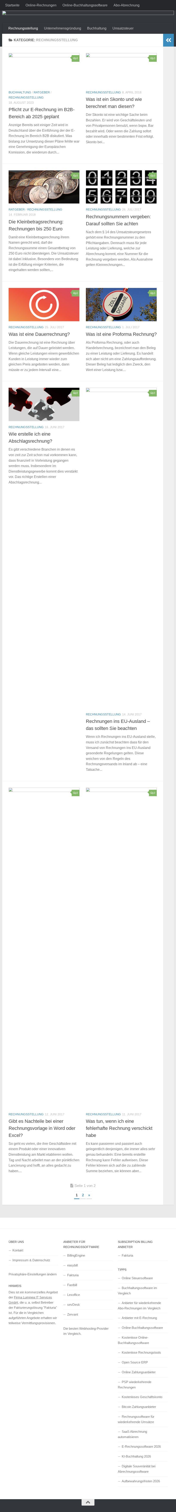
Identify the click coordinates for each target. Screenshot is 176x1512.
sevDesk (73, 1304)
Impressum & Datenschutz (31, 1260)
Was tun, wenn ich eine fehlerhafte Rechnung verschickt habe (119, 1128)
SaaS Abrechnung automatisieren (132, 1434)
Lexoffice (73, 1295)
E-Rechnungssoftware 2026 (141, 1446)
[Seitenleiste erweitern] (168, 40)
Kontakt (17, 1250)
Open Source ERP (135, 1362)
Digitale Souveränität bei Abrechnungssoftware (136, 1468)
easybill (72, 1265)
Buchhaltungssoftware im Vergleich (137, 1290)
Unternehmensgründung (62, 28)
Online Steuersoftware (137, 1278)
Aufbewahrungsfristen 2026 (141, 1481)
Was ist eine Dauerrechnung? (39, 334)
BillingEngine (76, 1255)
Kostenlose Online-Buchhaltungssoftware (133, 1340)
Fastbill (72, 1285)
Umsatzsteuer (123, 28)
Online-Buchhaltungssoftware (85, 5)
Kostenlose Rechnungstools (141, 1352)
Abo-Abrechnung (127, 5)
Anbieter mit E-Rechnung (139, 1318)
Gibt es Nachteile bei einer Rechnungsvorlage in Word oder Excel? (42, 1128)
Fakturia (73, 1275)
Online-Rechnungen (41, 5)
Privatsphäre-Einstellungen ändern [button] (33, 1274)
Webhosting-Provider (94, 1328)
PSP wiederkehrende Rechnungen (134, 1384)
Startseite (12, 5)
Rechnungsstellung (23, 28)
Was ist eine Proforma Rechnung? (121, 334)
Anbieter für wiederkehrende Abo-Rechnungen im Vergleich (139, 1305)
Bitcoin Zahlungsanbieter (139, 1407)
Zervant (72, 1314)
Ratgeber (42, 92)
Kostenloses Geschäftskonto (142, 1397)
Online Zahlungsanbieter (139, 1372)
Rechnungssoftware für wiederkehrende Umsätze (136, 1419)
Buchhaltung (96, 28)
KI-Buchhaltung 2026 (136, 1456)
